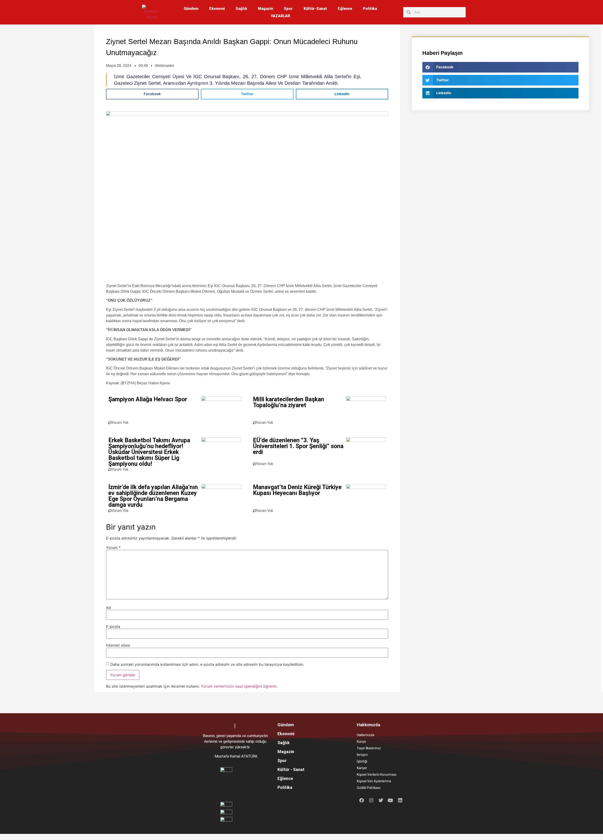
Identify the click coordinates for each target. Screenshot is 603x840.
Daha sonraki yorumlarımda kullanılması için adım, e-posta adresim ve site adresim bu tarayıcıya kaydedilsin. (207, 664)
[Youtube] (390, 800)
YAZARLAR (280, 16)
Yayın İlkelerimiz (369, 748)
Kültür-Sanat (315, 8)
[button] (152, 94)
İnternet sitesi (118, 645)
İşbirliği (362, 761)
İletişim (362, 755)
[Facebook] (361, 800)
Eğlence (345, 8)
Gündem (191, 8)
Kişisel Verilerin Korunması (376, 774)
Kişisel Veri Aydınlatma (374, 781)
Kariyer (362, 768)
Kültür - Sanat (291, 769)
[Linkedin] (400, 800)
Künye (361, 741)
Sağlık (241, 8)
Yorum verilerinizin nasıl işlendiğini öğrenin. (239, 686)
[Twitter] (381, 800)
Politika (370, 8)
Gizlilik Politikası (368, 788)
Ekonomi (217, 8)
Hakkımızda (365, 735)
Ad (108, 607)
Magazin (265, 8)
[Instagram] (371, 800)
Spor (288, 8)
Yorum (113, 547)
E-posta (113, 626)
